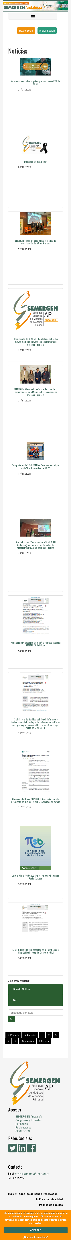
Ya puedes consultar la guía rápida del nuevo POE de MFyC (35, 82)
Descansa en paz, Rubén (35, 161)
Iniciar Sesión (47, 30)
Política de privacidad (49, 1199)
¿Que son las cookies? (35, 1237)
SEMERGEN (22, 1131)
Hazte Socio (26, 30)
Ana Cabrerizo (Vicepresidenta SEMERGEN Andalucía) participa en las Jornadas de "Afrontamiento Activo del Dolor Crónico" (36, 545)
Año (15, 1000)
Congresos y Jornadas (28, 1120)
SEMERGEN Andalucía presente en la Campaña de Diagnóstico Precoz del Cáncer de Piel (35, 951)
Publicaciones (23, 1127)
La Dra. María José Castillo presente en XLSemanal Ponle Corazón (35, 876)
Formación (21, 1124)
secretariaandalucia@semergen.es (32, 1173)
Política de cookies (51, 1205)
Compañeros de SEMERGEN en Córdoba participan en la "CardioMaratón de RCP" (35, 466)
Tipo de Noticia (21, 989)
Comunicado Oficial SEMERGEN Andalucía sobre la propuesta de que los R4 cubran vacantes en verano (35, 800)
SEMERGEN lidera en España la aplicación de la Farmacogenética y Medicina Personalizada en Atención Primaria (35, 392)
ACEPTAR (35, 1230)
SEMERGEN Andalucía (28, 1116)
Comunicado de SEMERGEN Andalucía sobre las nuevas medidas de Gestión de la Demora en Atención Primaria (35, 341)
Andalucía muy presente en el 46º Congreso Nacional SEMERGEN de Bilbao (35, 644)
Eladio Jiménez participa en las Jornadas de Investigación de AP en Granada (35, 242)
